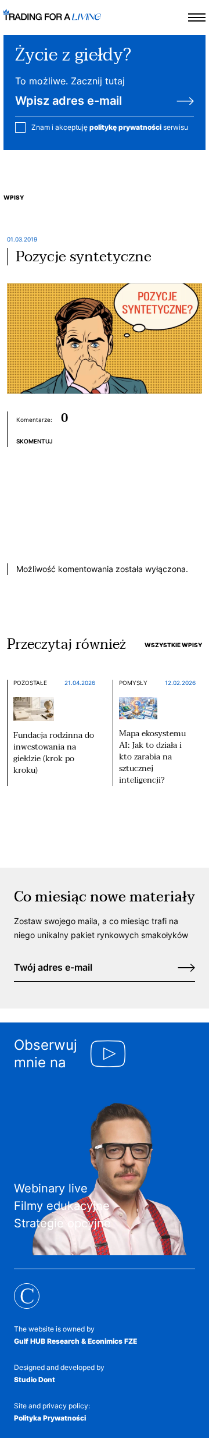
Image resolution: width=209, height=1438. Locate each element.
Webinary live (51, 1188)
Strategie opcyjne (62, 1223)
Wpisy (13, 197)
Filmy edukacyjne (62, 1206)
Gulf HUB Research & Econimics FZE (75, 1341)
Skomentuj (34, 441)
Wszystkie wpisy (173, 645)
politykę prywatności (125, 127)
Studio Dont (34, 1379)
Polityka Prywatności (50, 1418)
